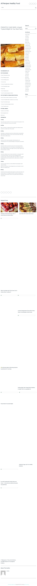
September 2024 (28, 69)
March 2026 (27, 42)
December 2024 (28, 65)
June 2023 (27, 89)
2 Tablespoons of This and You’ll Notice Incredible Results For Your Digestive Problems (8, 562)
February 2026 (27, 43)
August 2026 (27, 34)
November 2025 (28, 48)
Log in (26, 96)
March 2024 (27, 78)
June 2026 (27, 37)
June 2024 (27, 74)
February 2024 (27, 80)
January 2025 (27, 63)
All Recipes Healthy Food (10, 3)
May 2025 (27, 57)
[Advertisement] (18, 18)
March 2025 (27, 60)
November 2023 (28, 84)
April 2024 (27, 77)
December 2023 (28, 83)
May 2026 (27, 39)
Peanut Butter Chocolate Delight (7, 403)
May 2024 (27, 75)
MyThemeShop (26, 584)
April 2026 (27, 40)
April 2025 (27, 59)
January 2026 (27, 45)
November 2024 (28, 66)
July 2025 (27, 54)
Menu (3, 7)
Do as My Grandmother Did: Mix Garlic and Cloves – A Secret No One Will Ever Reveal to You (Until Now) (9, 483)
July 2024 (27, 72)
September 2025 (28, 51)
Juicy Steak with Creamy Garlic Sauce (26, 213)
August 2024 (27, 71)
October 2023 (27, 86)
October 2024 (27, 68)
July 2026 (27, 36)
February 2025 (27, 62)
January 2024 (27, 81)
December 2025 (28, 46)
